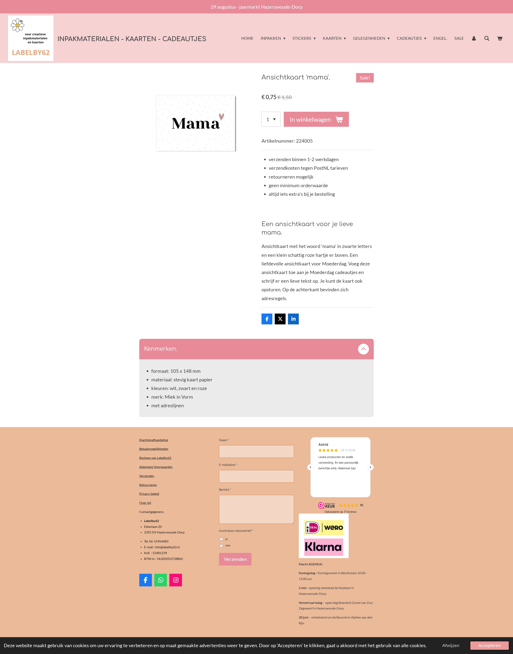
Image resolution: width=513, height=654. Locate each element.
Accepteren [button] (489, 645)
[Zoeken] (486, 38)
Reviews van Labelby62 (155, 458)
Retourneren (148, 485)
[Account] (474, 38)
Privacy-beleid (149, 494)
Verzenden (146, 476)
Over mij (145, 503)
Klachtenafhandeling (153, 440)
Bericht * (225, 489)
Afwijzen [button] (450, 645)
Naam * (224, 440)
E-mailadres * (228, 464)
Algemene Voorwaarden (156, 467)
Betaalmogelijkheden (153, 449)
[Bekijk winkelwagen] (499, 38)
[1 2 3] (271, 119)
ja (226, 539)
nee (227, 545)
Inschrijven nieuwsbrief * (236, 530)
